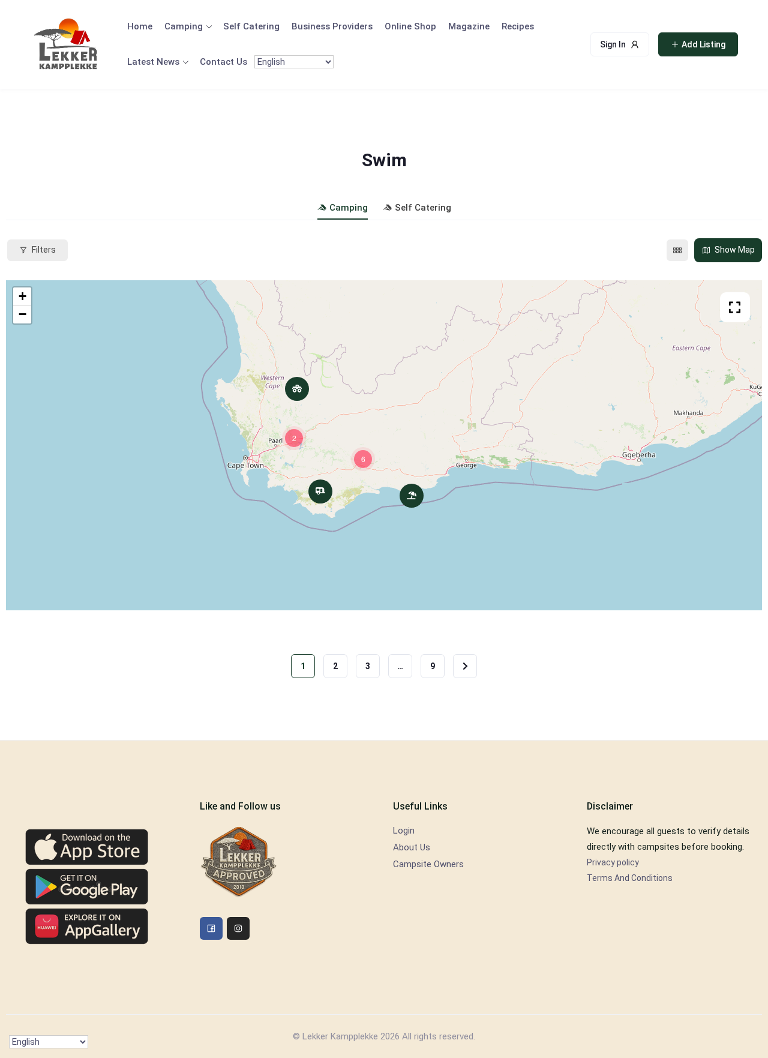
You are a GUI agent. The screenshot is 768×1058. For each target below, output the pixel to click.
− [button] (22, 314)
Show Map (735, 249)
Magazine (469, 26)
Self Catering (251, 26)
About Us (411, 847)
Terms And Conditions (630, 878)
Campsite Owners (428, 864)
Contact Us (223, 61)
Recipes (518, 26)
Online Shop (410, 26)
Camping (183, 26)
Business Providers (332, 26)
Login (404, 830)
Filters (44, 249)
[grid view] (677, 250)
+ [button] (22, 296)
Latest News (153, 61)
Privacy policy (613, 862)
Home (139, 26)
